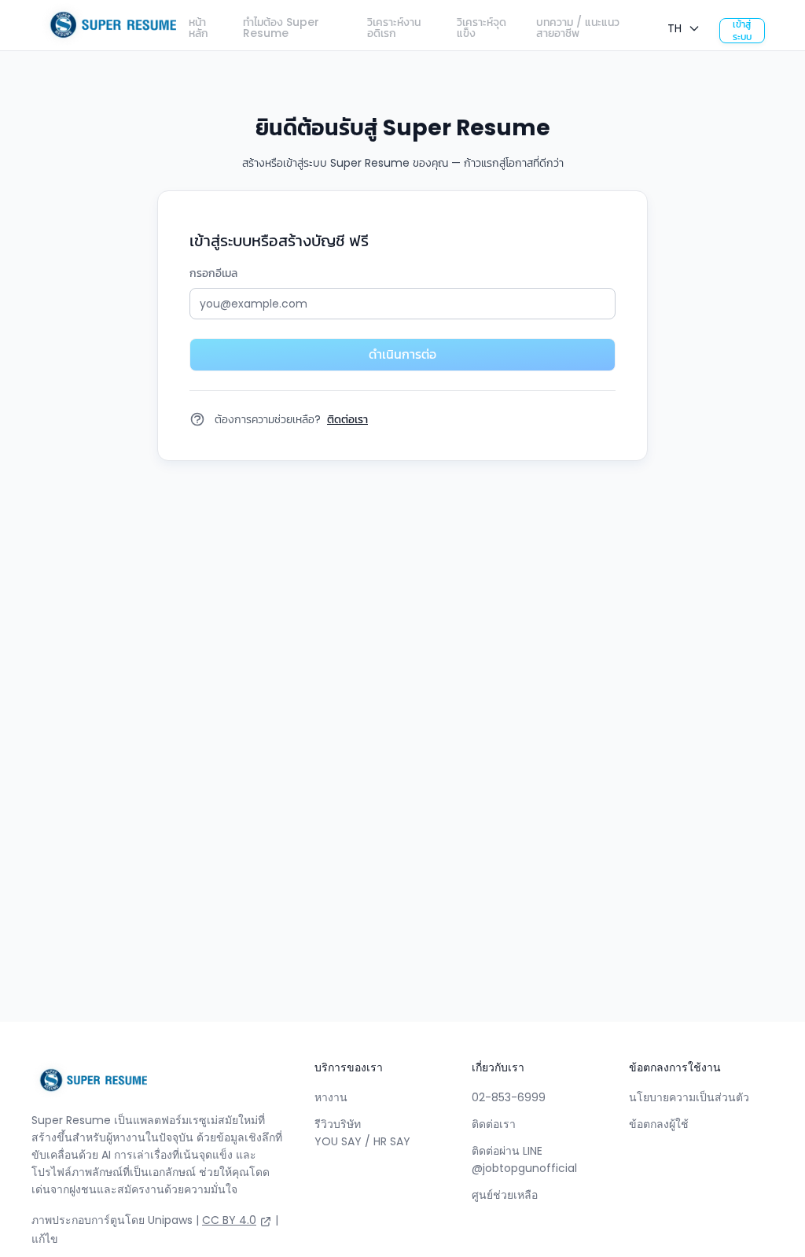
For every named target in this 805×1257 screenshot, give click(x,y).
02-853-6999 (509, 1097)
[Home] (108, 25)
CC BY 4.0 (229, 1220)
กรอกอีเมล (213, 273)
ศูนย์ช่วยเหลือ (505, 1195)
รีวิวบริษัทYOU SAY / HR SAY (362, 1132)
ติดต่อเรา (494, 1124)
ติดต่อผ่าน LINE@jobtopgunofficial (524, 1159)
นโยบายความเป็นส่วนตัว (689, 1097)
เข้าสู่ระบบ (742, 30)
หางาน (330, 1097)
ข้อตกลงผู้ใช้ (659, 1124)
